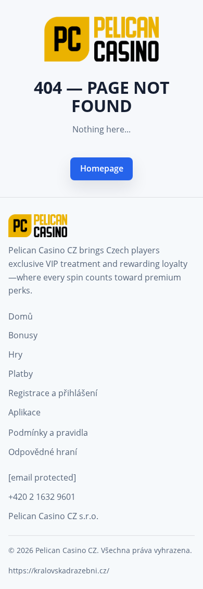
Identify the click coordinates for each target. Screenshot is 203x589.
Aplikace (24, 412)
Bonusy (22, 335)
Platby (20, 373)
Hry (15, 354)
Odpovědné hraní (42, 452)
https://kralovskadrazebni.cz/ (58, 570)
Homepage (101, 168)
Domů (20, 316)
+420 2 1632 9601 (41, 496)
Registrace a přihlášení (52, 393)
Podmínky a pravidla (48, 432)
